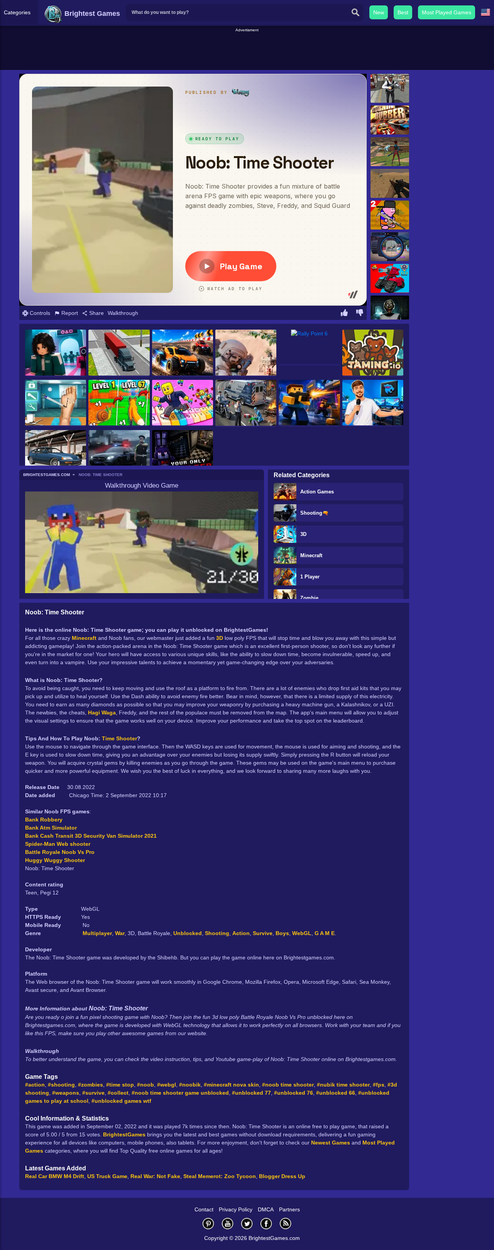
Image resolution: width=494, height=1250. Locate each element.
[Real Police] (118, 453)
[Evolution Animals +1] (118, 403)
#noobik (190, 1085)
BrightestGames (124, 1134)
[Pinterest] (208, 1223)
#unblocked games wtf (121, 1101)
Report (69, 313)
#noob (145, 1085)
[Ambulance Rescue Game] (245, 403)
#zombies (90, 1085)
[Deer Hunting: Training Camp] (389, 246)
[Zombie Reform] (389, 88)
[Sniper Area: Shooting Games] (245, 353)
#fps (378, 1085)
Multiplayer (97, 933)
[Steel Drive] (182, 353)
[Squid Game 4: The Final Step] (55, 353)
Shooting (217, 933)
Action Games (317, 492)
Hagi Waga (102, 712)
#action (35, 1085)
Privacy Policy (235, 1209)
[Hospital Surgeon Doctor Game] (55, 403)
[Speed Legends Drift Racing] (55, 453)
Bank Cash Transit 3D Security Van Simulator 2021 (91, 836)
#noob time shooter (288, 1085)
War (120, 933)
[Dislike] (359, 314)
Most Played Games (446, 12)
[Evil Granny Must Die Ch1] (389, 310)
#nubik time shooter (343, 1085)
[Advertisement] (247, 50)
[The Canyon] (389, 151)
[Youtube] (228, 1223)
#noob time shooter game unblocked (180, 1093)
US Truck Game (107, 1176)
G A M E (325, 933)
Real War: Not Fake (155, 1176)
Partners (289, 1209)
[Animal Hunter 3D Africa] (389, 183)
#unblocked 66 (335, 1093)
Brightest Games (91, 13)
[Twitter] (247, 1223)
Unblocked (187, 933)
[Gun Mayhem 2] (389, 215)
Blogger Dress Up (282, 1176)
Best (403, 12)
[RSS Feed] (286, 1223)
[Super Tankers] (389, 278)
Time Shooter (119, 738)
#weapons (65, 1093)
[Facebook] (266, 1223)
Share (96, 313)
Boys (282, 933)
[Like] (344, 314)
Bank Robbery (44, 819)
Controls (39, 313)
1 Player (310, 577)
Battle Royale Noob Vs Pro (60, 852)
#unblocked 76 (293, 1093)
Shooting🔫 (314, 513)
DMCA (266, 1209)
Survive (262, 933)
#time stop (120, 1085)
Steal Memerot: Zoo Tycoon (219, 1176)
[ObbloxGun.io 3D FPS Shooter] (309, 403)
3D (303, 534)
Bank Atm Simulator (51, 828)
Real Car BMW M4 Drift (54, 1176)
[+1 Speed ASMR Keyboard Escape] (182, 403)
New (378, 12)
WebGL (301, 933)
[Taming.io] (372, 353)
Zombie (309, 598)
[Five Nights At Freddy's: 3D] (182, 453)
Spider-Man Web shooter (57, 844)
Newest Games (330, 1142)
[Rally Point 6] (309, 348)
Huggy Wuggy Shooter (55, 860)
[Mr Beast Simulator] (372, 403)
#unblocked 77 (251, 1093)
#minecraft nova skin (231, 1085)
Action (241, 933)
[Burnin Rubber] (389, 119)
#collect (118, 1093)
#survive (93, 1093)
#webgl (166, 1085)
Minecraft (311, 555)
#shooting (61, 1085)
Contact (204, 1209)
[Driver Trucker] (118, 353)
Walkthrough (123, 313)
